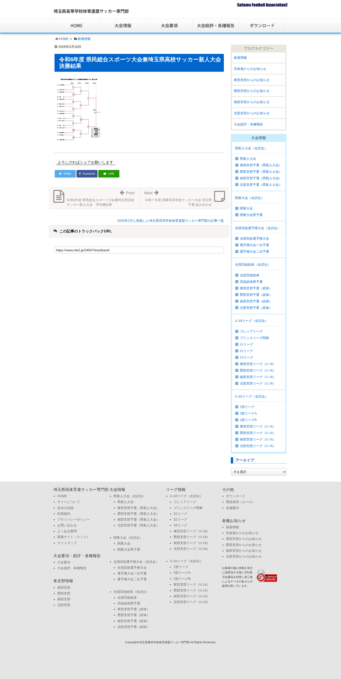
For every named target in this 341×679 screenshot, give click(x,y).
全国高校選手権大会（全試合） (257, 228)
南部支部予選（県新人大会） (261, 178)
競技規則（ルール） (240, 502)
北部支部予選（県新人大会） (261, 184)
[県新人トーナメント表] (79, 109)
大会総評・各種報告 (248, 124)
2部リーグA (248, 413)
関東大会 (246, 208)
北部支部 (63, 605)
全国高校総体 (249, 275)
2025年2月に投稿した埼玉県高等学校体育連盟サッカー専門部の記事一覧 (170, 220)
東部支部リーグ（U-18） (258, 364)
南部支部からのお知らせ (252, 102)
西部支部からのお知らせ (252, 91)
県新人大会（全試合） (251, 148)
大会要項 (63, 562)
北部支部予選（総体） (256, 307)
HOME (64, 39)
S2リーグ (246, 351)
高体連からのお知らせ (250, 69)
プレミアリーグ (251, 331)
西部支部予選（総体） (256, 294)
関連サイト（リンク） (73, 537)
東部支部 (63, 587)
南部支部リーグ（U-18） (258, 377)
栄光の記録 (65, 508)
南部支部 (63, 599)
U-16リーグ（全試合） (251, 396)
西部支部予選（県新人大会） (261, 171)
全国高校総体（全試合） (253, 264)
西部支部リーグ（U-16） (258, 432)
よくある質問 (67, 531)
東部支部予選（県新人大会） (261, 165)
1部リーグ (247, 406)
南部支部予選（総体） (256, 301)
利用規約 (63, 514)
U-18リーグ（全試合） (251, 321)
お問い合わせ (67, 525)
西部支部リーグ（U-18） (258, 370)
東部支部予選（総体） (256, 288)
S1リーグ (246, 344)
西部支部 (63, 593)
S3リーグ (246, 357)
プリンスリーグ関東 (254, 338)
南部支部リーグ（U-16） (258, 439)
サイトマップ (67, 543)
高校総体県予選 (251, 281)
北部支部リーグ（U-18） (258, 383)
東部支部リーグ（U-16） (258, 426)
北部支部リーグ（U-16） (258, 445)
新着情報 (84, 39)
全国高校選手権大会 (254, 238)
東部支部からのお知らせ (252, 80)
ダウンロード (235, 496)
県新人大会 (248, 158)
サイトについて (68, 502)
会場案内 (232, 508)
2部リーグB (248, 419)
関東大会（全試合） (249, 198)
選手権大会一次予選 (254, 245)
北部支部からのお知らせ (252, 113)
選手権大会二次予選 (254, 251)
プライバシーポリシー (73, 519)
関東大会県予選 (251, 214)
